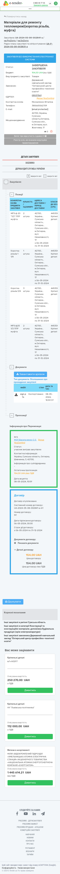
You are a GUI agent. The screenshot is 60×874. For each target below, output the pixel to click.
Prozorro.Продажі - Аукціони (30, 827)
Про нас (30, 844)
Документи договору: (25, 539)
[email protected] (40, 109)
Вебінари (30, 851)
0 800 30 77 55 (39, 3)
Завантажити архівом (31, 374)
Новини (30, 838)
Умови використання (26, 868)
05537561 (36, 95)
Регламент (30, 848)
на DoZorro (23, 40)
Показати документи (28, 543)
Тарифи (30, 854)
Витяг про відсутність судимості (29, 136)
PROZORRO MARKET (30, 824)
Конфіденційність (9, 868)
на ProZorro (10, 40)
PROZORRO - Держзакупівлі (30, 821)
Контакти (30, 841)
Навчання (30, 834)
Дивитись (30, 690)
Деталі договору (24, 550)
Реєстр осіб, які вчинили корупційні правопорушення (30, 141)
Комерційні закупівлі (30, 830)
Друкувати (14, 601)
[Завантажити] (16, 395)
